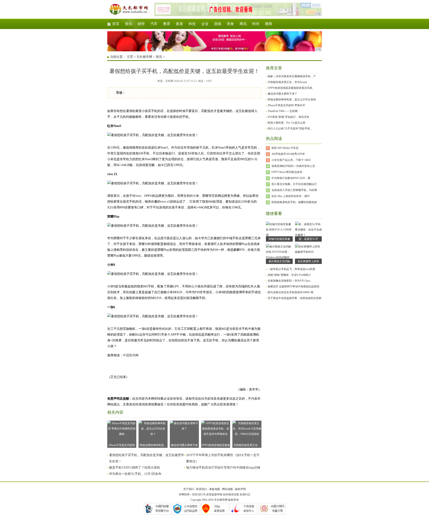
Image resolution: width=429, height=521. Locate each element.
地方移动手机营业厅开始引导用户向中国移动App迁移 (223, 467)
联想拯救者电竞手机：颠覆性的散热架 (294, 202)
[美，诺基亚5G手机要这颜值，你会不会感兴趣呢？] (308, 235)
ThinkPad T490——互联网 (283, 111)
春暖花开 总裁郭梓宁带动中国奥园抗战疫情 (293, 286)
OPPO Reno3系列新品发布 (286, 172)
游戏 (217, 24)
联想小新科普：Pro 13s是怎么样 (286, 122)
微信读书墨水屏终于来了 (184, 446)
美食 (230, 24)
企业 (204, 24)
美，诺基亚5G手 (308, 239)
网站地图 (227, 489)
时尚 (255, 24)
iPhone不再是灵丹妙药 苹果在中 (286, 105)
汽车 (154, 24)
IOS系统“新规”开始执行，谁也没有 (288, 116)
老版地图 (214, 489)
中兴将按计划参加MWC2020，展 (290, 178)
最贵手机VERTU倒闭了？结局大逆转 (134, 467)
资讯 (128, 24)
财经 (141, 24)
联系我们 (201, 489)
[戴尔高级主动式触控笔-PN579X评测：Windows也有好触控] (279, 257)
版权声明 (240, 489)
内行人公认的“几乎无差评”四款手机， (290, 128)
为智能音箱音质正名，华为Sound (287, 82)
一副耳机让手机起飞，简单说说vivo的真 (291, 269)
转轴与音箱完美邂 (279, 239)
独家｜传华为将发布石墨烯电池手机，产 (292, 76)
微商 (268, 24)
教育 (166, 24)
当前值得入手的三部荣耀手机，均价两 (294, 190)
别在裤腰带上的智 (308, 261)
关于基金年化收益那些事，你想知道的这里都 (294, 298)
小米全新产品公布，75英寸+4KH (291, 160)
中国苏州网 (131, 355)
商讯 (243, 24)
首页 (115, 24)
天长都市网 (144, 56)
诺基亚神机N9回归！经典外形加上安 (293, 166)
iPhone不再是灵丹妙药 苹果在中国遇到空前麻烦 (121, 446)
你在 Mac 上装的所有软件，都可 (290, 196)
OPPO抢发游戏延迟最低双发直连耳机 (290, 87)
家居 (179, 24)
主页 (130, 56)
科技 (192, 24)
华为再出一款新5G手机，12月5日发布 (135, 473)
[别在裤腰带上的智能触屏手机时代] (308, 251)
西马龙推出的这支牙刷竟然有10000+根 (290, 292)
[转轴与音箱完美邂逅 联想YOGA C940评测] (279, 235)
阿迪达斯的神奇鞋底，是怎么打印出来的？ (153, 446)
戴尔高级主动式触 (279, 261)
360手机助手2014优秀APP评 (288, 154)
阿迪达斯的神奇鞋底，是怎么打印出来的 (292, 99)
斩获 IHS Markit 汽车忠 (285, 147)
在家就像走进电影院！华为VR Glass (289, 280)
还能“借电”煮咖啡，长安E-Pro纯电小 (289, 274)
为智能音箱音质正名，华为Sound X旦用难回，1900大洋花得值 (247, 446)
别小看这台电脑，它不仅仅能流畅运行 (294, 184)
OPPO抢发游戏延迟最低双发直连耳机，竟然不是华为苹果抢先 (215, 446)
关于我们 (188, 489)
